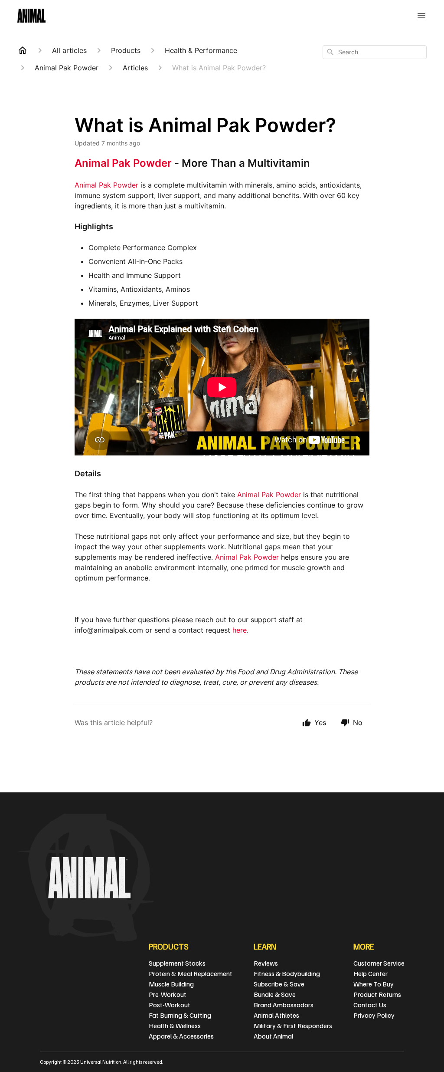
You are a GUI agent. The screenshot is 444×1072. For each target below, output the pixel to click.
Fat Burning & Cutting (180, 1015)
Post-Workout (169, 1004)
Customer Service (379, 963)
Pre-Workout (167, 994)
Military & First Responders (293, 1025)
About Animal (273, 1036)
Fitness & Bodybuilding (287, 973)
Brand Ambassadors (283, 1004)
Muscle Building (171, 984)
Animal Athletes (276, 1015)
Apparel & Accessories (181, 1036)
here (239, 630)
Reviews (266, 963)
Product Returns (377, 994)
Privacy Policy (374, 1015)
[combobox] (375, 52)
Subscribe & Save (279, 984)
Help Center (370, 973)
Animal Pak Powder (123, 163)
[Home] (22, 50)
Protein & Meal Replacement (190, 973)
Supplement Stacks (177, 963)
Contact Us (369, 1004)
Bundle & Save (275, 994)
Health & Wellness (175, 1025)
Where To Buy (373, 984)
